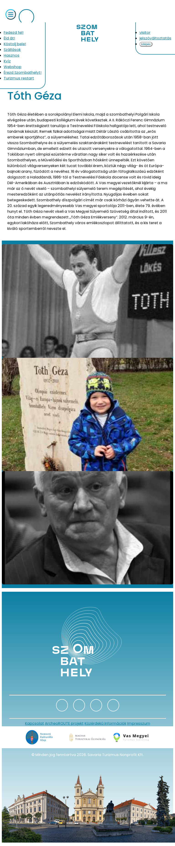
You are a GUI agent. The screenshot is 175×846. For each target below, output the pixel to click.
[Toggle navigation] (10, 14)
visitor (144, 32)
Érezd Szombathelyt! (22, 72)
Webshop (12, 66)
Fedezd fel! (13, 32)
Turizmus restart (19, 78)
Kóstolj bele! (15, 44)
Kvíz (7, 61)
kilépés (146, 44)
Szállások (12, 49)
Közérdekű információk (105, 723)
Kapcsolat (34, 723)
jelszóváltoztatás (155, 38)
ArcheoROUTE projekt (64, 723)
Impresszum (138, 723)
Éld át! (9, 38)
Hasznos (11, 55)
